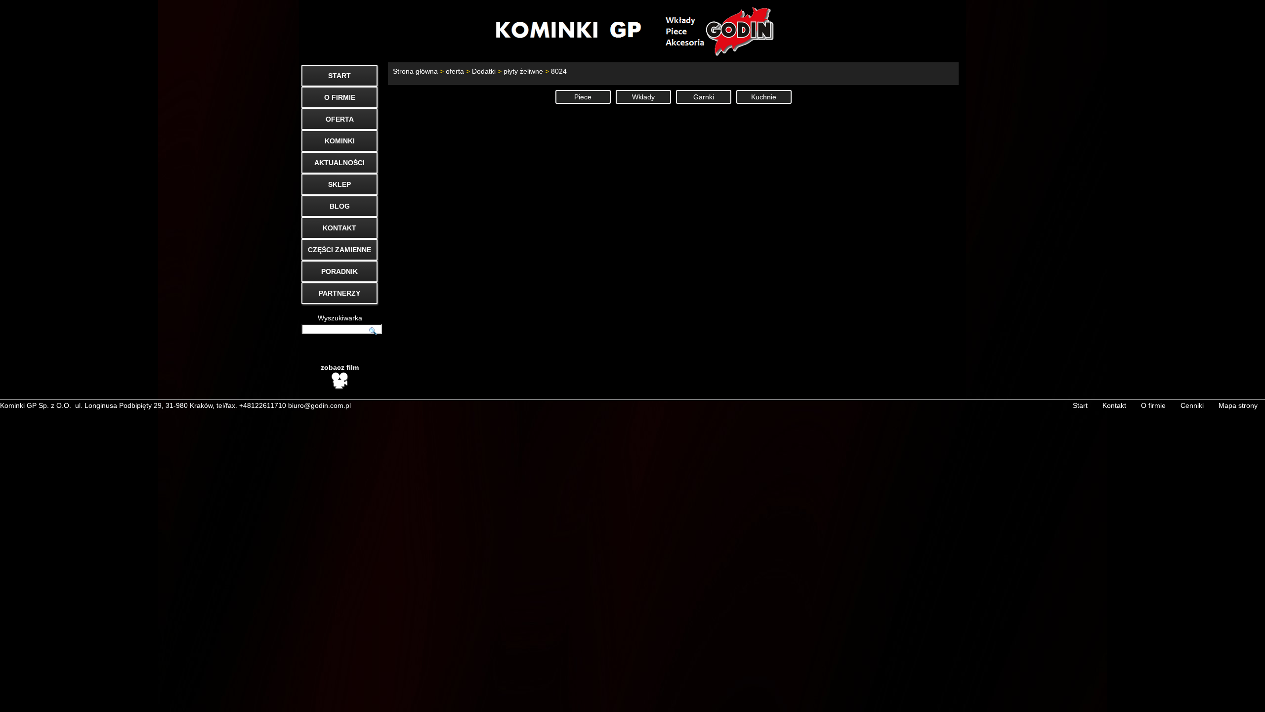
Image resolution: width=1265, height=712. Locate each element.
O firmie (1153, 405)
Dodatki (484, 71)
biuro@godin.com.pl (319, 405)
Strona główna (415, 71)
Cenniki (1192, 405)
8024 (559, 71)
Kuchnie (763, 97)
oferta (455, 71)
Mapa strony (1238, 405)
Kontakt (1114, 405)
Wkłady (643, 97)
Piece (582, 97)
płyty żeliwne (523, 71)
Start (1080, 405)
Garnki (703, 97)
